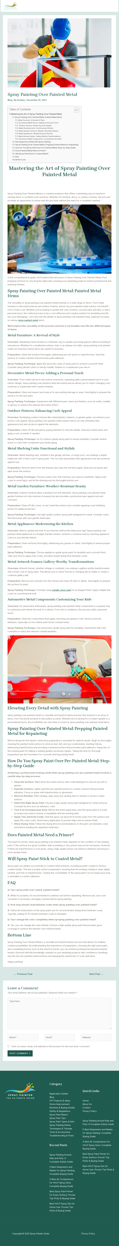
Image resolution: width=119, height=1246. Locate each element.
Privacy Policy (90, 1111)
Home (86, 1100)
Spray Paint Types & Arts (61, 1121)
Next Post (96, 974)
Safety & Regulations (59, 1111)
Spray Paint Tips (57, 1118)
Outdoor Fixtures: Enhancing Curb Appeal (35, 126)
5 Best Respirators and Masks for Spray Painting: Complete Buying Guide (62, 1170)
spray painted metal (28, 320)
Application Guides (58, 1093)
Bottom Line (20, 160)
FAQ (17, 157)
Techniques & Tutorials (60, 1128)
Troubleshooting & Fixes (61, 1135)
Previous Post (23, 974)
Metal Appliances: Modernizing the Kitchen (36, 134)
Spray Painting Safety (60, 1125)
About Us (87, 1104)
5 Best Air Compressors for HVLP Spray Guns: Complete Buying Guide (61, 1183)
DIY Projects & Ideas (59, 1100)
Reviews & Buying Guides (62, 1107)
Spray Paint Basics (58, 1114)
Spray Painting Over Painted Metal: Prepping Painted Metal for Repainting (46, 145)
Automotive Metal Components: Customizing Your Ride (40, 139)
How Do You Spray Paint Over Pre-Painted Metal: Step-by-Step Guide (45, 148)
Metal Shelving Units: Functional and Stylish (36, 128)
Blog (10, 100)
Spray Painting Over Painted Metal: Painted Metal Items (38, 117)
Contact (87, 1107)
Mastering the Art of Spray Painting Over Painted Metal (36, 114)
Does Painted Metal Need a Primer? (30, 151)
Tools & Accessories (59, 1132)
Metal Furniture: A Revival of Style (31, 120)
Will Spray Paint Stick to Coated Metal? (31, 154)
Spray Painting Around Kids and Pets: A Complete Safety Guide (61, 1158)
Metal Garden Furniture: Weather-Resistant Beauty (38, 131)
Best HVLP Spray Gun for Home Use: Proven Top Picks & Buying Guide (62, 1207)
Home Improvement (59, 1104)
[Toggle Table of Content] (75, 109)
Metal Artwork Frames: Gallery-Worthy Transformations (39, 136)
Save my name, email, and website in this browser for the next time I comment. (50, 1046)
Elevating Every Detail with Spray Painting (33, 142)
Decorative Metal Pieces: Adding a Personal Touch (38, 123)
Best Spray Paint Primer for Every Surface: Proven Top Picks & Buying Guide (62, 1195)
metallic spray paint (61, 590)
